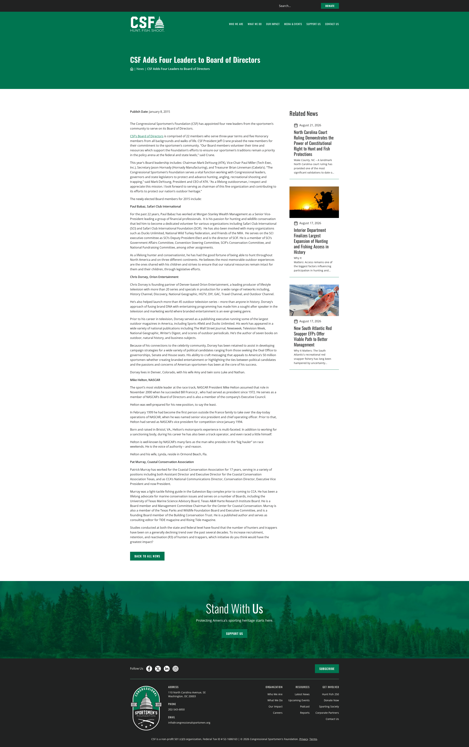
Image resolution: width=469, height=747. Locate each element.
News (140, 69)
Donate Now (331, 700)
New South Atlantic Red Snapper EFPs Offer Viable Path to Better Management (313, 336)
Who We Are (274, 694)
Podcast (305, 706)
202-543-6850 (176, 709)
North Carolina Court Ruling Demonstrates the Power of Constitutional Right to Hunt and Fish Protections (314, 143)
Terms (313, 739)
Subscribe (327, 668)
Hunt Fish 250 (330, 694)
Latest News (302, 694)
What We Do (274, 700)
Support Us (234, 633)
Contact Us (332, 719)
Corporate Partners (327, 712)
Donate (330, 6)
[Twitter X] (158, 669)
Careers (277, 712)
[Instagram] (175, 669)
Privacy (303, 739)
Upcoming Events (299, 700)
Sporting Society (329, 706)
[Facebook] (149, 669)
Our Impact (275, 706)
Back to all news (147, 556)
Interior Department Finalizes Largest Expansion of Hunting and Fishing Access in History (311, 241)
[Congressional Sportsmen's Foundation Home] (147, 24)
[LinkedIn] (167, 669)
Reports (305, 712)
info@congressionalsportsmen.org (189, 722)
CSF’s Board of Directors (146, 136)
